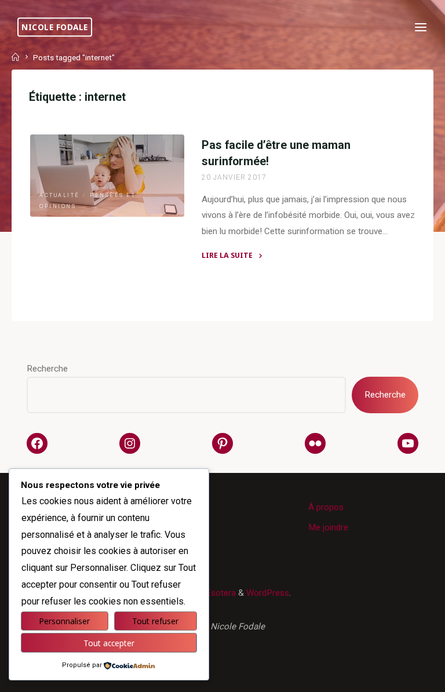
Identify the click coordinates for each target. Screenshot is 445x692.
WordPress (267, 593)
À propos (326, 507)
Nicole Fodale (54, 26)
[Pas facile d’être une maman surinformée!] (107, 175)
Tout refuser (155, 621)
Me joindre (328, 527)
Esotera (219, 593)
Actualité (59, 195)
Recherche (47, 368)
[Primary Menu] (421, 27)
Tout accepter (108, 643)
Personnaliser (64, 621)
